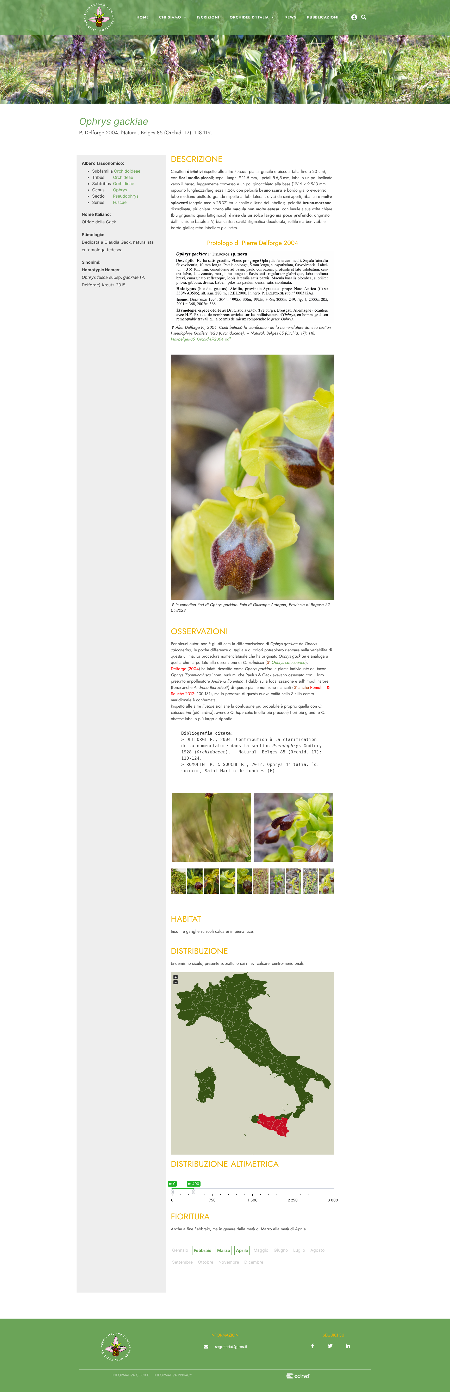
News (290, 17)
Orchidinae (123, 183)
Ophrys (120, 189)
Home (142, 17)
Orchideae (123, 177)
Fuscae (120, 202)
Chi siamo (170, 17)
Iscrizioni (208, 17)
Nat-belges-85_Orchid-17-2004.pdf (200, 339)
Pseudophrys (126, 196)
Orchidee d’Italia (249, 17)
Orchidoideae (127, 171)
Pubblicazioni (323, 17)
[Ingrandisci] (327, 257)
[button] (364, 17)
